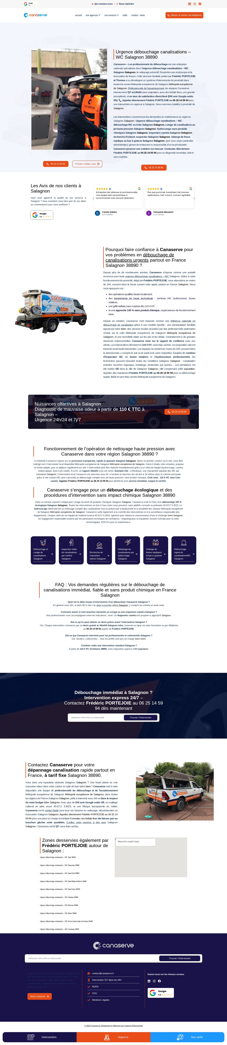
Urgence (123, 1037)
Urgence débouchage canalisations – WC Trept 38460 (58, 857)
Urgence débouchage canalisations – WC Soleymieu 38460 (59, 865)
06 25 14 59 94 (180, 100)
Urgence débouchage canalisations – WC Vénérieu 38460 (59, 897)
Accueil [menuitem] (78, 15)
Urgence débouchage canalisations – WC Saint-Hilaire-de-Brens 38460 (63, 881)
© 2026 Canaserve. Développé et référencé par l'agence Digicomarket (113, 1026)
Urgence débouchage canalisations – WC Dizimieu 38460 (59, 905)
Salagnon (130, 72)
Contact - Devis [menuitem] (138, 15)
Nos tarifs (197, 1037)
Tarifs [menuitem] (125, 15)
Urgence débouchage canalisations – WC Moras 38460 (58, 913)
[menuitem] (93, 15)
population (189, 368)
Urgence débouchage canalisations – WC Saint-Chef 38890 (59, 873)
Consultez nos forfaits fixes (83, 818)
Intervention (49, 1037)
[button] (194, 198)
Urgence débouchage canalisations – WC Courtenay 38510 (59, 929)
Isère (123, 328)
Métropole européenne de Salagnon (127, 464)
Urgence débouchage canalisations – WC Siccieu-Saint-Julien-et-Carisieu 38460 (66, 921)
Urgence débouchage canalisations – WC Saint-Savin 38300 (60, 889)
